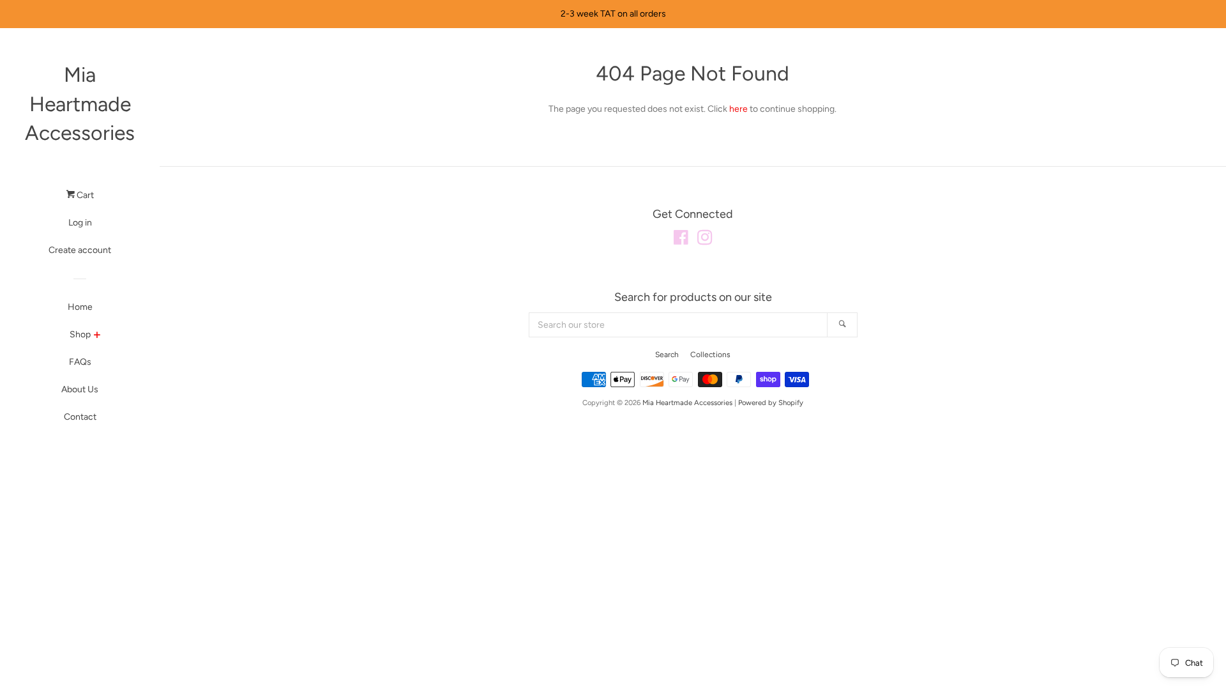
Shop (80, 334)
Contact (80, 416)
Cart (84, 195)
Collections (710, 354)
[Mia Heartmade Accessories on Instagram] (705, 240)
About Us (79, 389)
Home (80, 307)
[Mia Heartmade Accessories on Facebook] (681, 240)
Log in (80, 222)
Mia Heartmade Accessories (80, 104)
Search (667, 354)
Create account (80, 250)
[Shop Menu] (97, 336)
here (738, 108)
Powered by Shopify (770, 402)
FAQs (80, 361)
